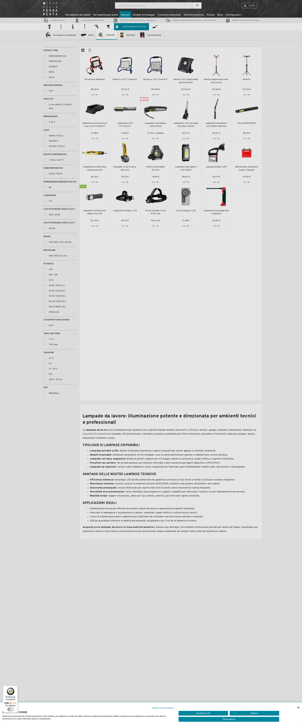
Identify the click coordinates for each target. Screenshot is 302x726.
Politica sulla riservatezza (163, 708)
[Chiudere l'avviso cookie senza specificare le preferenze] (298, 707)
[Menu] (16, 688)
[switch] (10, 709)
